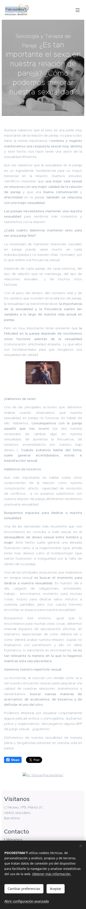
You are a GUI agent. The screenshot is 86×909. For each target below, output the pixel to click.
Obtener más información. (51, 874)
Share (15, 760)
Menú (77, 9)
